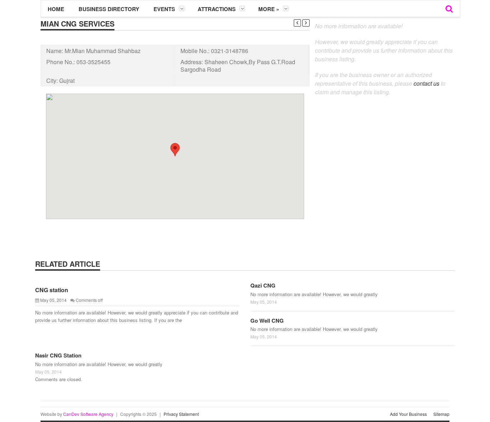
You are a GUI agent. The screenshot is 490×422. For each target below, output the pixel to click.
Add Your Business (408, 414)
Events (164, 9)
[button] (175, 149)
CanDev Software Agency (88, 414)
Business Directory (109, 9)
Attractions (217, 9)
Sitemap (441, 414)
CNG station (51, 290)
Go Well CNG (267, 320)
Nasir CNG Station (58, 355)
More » (268, 9)
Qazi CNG (262, 285)
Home (56, 9)
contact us (426, 83)
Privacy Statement (181, 414)
